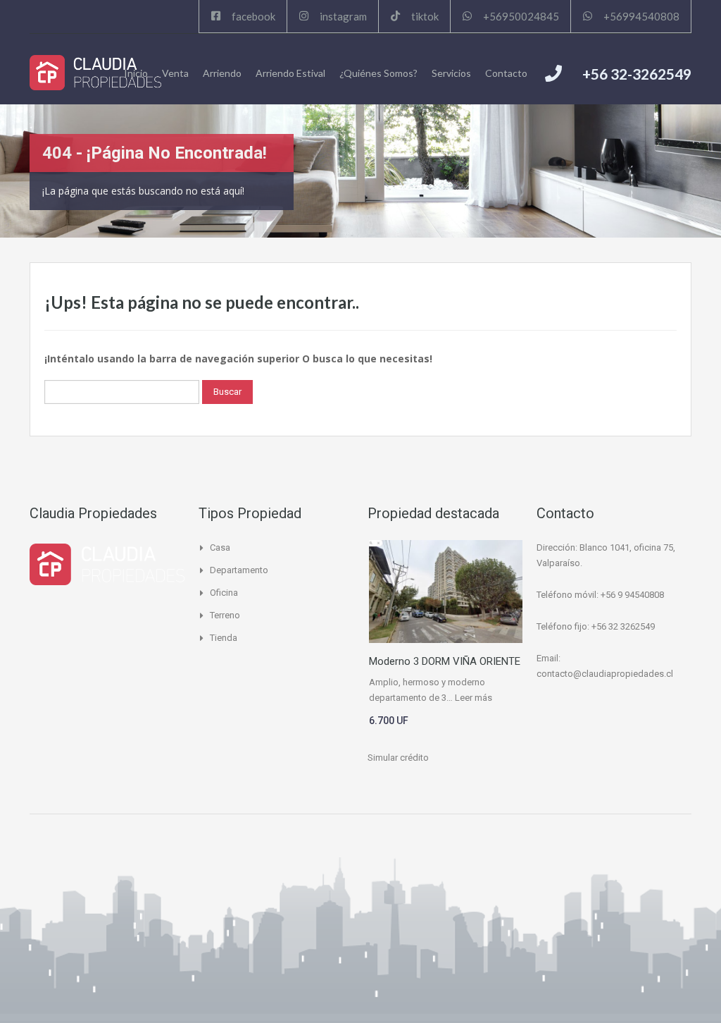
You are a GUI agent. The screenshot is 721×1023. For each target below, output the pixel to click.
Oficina (224, 592)
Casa (220, 547)
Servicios (451, 73)
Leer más (473, 697)
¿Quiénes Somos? (378, 73)
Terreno (225, 615)
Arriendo (222, 73)
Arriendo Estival (290, 73)
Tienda (223, 637)
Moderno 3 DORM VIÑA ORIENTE (444, 661)
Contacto (506, 73)
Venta (175, 73)
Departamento (239, 570)
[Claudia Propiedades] (95, 72)
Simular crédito (398, 757)
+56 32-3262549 (636, 73)
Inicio (136, 73)
